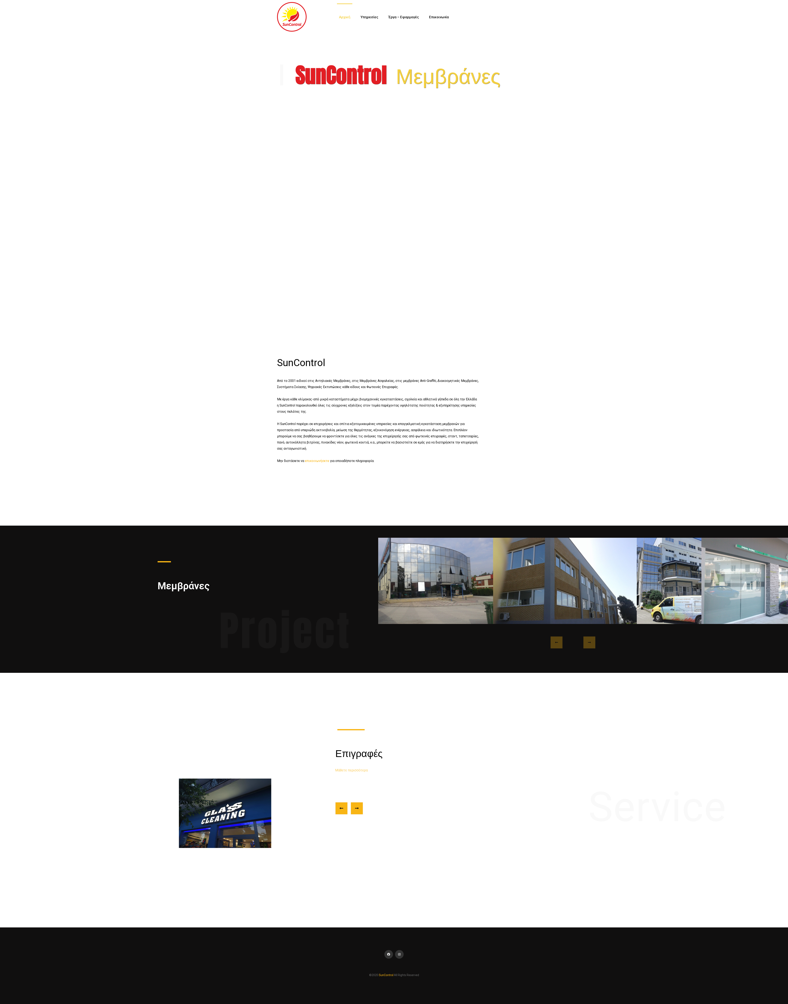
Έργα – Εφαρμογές (403, 17)
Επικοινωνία (439, 17)
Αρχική (344, 17)
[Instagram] (399, 954)
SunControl (386, 975)
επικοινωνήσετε (317, 461)
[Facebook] (388, 954)
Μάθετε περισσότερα (351, 770)
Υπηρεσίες (369, 17)
